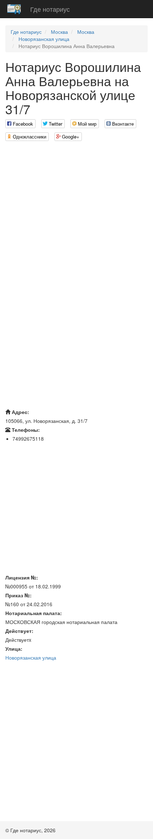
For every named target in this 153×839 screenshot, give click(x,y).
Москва (59, 31)
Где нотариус (50, 9)
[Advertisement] (76, 223)
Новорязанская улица (44, 38)
